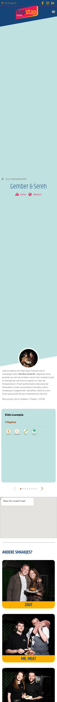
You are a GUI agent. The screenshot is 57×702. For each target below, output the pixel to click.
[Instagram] (47, 3)
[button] (53, 11)
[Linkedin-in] (52, 3)
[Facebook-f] (42, 3)
